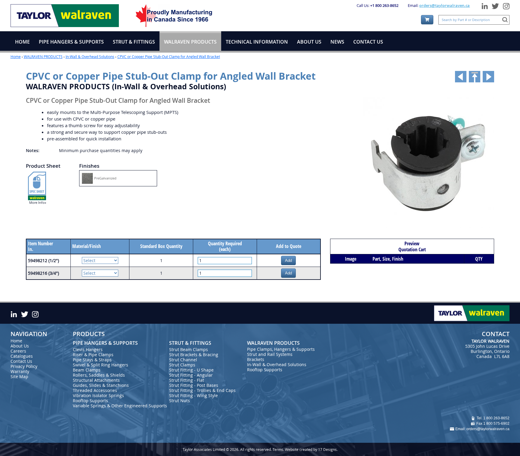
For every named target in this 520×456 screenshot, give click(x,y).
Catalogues (22, 356)
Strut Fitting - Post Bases (193, 385)
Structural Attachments (96, 380)
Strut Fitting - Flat (186, 380)
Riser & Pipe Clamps (93, 354)
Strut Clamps (182, 365)
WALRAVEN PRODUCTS (43, 56)
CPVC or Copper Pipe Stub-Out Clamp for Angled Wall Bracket (168, 56)
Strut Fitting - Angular (191, 375)
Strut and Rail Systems (269, 354)
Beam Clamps (87, 370)
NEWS (337, 41)
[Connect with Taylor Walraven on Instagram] (35, 313)
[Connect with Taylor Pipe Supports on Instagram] (505, 4)
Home (16, 56)
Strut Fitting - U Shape (191, 370)
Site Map (19, 376)
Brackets (255, 359)
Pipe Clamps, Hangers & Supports (281, 349)
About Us (20, 346)
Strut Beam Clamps (188, 349)
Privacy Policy (24, 366)
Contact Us (21, 361)
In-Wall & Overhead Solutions (90, 56)
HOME (22, 41)
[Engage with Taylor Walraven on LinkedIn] (15, 313)
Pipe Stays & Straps (92, 360)
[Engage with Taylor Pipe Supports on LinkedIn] (484, 4)
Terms (278, 449)
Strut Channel (183, 360)
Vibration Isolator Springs (98, 395)
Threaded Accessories (95, 390)
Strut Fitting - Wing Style (193, 395)
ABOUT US (309, 41)
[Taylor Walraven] (65, 15)
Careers (18, 351)
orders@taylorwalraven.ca (444, 5)
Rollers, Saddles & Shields (99, 375)
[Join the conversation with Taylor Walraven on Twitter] (24, 313)
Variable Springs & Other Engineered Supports (120, 406)
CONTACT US (368, 41)
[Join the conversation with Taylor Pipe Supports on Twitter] (495, 4)
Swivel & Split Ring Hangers (100, 365)
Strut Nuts (179, 400)
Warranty (20, 371)
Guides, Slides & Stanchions (101, 385)
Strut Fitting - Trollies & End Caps (202, 390)
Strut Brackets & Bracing (193, 354)
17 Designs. (328, 449)
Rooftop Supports (90, 400)
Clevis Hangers (88, 349)
